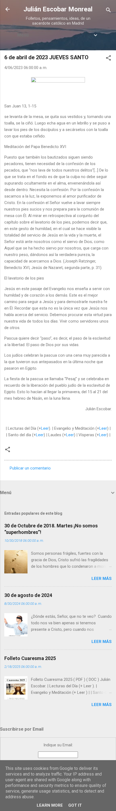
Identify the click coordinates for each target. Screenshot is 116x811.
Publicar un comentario (30, 468)
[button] (108, 59)
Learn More (50, 805)
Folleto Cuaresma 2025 (30, 658)
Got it (75, 805)
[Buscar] (108, 11)
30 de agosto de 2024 (28, 595)
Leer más (101, 578)
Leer (45, 428)
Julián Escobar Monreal (58, 9)
